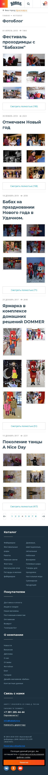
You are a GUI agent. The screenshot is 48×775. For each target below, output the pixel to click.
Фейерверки (9, 542)
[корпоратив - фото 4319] (12, 172)
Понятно (24, 762)
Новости (8, 645)
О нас (6, 658)
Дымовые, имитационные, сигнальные (33, 546)
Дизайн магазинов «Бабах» (16, 679)
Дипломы (8, 654)
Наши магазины (11, 611)
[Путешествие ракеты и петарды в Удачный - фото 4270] (35, 230)
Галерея (7, 675)
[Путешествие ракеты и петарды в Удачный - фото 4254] (12, 230)
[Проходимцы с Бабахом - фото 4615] (35, 92)
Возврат (8, 623)
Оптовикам (9, 619)
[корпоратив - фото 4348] (12, 156)
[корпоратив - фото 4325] (12, 139)
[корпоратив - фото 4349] (35, 156)
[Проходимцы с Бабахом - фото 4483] (35, 59)
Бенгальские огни (12, 568)
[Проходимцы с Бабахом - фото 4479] (12, 59)
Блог (6, 670)
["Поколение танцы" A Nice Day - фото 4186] (35, 476)
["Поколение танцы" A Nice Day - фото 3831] (12, 459)
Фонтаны (8, 564)
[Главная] (16, 3)
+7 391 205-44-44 (14, 712)
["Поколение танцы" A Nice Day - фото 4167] (35, 459)
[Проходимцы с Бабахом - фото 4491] (35, 76)
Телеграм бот (10, 628)
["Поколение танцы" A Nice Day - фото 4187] (12, 493)
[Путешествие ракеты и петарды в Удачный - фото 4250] (35, 270)
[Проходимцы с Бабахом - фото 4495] (12, 92)
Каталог (10, 532)
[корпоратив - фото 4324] (35, 172)
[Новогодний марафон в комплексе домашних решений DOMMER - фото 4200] (36, 373)
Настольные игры (34, 576)
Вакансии (8, 649)
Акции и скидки (11, 606)
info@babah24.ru (12, 720)
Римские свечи (10, 559)
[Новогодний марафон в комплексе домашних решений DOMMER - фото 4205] (12, 405)
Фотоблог (8, 666)
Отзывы (7, 662)
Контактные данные (13, 683)
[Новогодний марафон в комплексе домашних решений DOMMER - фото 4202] (35, 397)
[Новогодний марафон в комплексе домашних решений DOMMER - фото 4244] (12, 373)
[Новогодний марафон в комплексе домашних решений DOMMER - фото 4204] (12, 341)
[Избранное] (36, 2)
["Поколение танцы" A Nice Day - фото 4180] (12, 476)
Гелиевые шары (33, 564)
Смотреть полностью (24, 106)
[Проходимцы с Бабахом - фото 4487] (12, 76)
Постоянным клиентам (14, 615)
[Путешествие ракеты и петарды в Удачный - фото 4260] (12, 263)
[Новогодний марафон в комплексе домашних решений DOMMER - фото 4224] (35, 334)
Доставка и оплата (13, 602)
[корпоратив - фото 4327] (35, 139)
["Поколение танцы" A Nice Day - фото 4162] (35, 493)
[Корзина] (44, 4)
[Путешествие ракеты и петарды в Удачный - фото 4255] (35, 246)
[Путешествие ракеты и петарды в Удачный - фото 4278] (12, 246)
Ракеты (7, 555)
